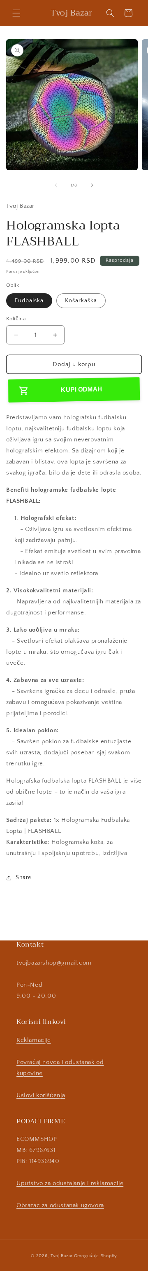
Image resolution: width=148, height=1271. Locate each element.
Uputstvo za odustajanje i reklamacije (69, 1183)
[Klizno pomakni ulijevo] (56, 185)
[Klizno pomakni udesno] (92, 185)
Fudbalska (29, 300)
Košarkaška (81, 300)
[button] (16, 13)
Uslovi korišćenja (40, 1095)
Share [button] (23, 877)
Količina (15, 319)
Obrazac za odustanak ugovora (60, 1205)
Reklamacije (33, 1040)
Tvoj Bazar (62, 1255)
